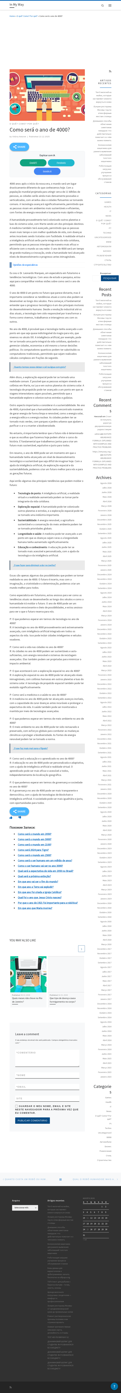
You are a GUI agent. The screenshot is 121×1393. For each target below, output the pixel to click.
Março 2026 (106, 506)
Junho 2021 (106, 766)
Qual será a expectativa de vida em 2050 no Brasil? (45, 871)
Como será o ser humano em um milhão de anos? (45, 860)
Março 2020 (106, 834)
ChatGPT (33, 162)
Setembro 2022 (104, 697)
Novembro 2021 (104, 743)
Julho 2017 (106, 971)
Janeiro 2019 (105, 898)
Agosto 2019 (105, 866)
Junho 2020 (106, 821)
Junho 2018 (106, 930)
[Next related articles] (81, 948)
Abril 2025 (107, 556)
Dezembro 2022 (104, 684)
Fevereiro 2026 (104, 510)
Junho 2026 (106, 492)
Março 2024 (106, 615)
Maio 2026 (107, 497)
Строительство (102, 264)
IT (110, 211)
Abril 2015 (107, 1063)
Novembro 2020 (104, 798)
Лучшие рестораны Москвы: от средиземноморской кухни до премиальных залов (60, 1308)
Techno (107, 232)
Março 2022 (106, 725)
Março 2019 (106, 889)
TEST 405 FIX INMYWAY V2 (58, 1337)
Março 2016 (106, 1044)
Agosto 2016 (105, 1022)
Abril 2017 (107, 985)
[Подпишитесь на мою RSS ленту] (110, 71)
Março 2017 (106, 990)
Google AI (47, 171)
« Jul (85, 1239)
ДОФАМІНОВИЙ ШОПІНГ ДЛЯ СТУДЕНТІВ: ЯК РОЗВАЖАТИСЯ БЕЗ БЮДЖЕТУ (60, 1344)
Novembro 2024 (104, 579)
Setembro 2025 (104, 533)
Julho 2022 (106, 707)
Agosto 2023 (105, 647)
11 (88, 1218)
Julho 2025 (106, 542)
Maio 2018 (107, 935)
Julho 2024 (106, 597)
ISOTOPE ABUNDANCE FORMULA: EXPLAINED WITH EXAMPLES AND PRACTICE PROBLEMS (102, 440)
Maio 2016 (107, 1035)
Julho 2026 (106, 487)
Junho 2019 (106, 876)
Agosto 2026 (105, 483)
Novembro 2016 (104, 1008)
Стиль (108, 260)
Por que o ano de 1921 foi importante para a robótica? (48, 902)
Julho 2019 (106, 871)
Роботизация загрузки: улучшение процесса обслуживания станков (104, 174)
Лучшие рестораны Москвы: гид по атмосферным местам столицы (102, 111)
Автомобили (104, 246)
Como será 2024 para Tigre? (33, 850)
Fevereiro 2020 (104, 839)
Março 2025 (106, 560)
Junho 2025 (106, 547)
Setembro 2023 (104, 643)
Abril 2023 (107, 665)
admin (97, 434)
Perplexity (61, 162)
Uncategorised (103, 237)
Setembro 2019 (104, 862)
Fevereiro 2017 (104, 994)
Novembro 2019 (104, 853)
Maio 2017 (107, 981)
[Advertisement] (60, 42)
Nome (21, 1075)
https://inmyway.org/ (102, 451)
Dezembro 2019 (104, 848)
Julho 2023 (106, 652)
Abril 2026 (107, 501)
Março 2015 (106, 1067)
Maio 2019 (107, 880)
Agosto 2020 (105, 812)
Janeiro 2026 (105, 515)
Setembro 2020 (104, 807)
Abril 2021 (107, 775)
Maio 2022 (107, 716)
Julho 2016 (106, 1026)
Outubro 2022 (105, 693)
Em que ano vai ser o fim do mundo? (38, 881)
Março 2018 (106, 944)
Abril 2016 (107, 1040)
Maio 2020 (107, 825)
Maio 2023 (107, 661)
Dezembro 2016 (104, 1003)
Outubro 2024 (105, 583)
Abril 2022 (107, 720)
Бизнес (107, 251)
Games (107, 202)
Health (107, 206)
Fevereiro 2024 (104, 620)
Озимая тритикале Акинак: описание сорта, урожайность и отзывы (59, 1330)
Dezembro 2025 (104, 519)
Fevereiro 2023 (104, 675)
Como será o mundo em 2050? (34, 834)
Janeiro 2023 (105, 679)
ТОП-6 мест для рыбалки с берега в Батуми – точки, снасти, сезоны (59, 1284)
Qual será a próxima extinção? (34, 876)
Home (12, 16)
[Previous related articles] (74, 948)
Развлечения (104, 255)
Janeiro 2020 (105, 844)
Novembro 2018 (104, 907)
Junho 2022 (106, 711)
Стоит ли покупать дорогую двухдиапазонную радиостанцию (103, 423)
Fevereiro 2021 (104, 784)
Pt (110, 228)
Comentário (26, 1052)
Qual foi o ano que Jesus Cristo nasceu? (40, 897)
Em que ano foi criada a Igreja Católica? (40, 892)
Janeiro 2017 (105, 999)
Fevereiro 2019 (104, 894)
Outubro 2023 (105, 638)
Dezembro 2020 (104, 793)
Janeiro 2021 (105, 789)
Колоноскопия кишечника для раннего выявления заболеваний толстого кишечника (102, 153)
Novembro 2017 (104, 953)
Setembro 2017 (104, 962)
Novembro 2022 (104, 688)
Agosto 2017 (105, 967)
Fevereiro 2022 (104, 729)
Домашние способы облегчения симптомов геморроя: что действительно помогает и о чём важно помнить (102, 131)
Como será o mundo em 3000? (34, 839)
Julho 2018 (106, 926)
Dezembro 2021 (104, 739)
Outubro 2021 (105, 748)
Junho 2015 (106, 1054)
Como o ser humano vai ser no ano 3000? (40, 865)
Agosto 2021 (105, 757)
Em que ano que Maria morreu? (35, 908)
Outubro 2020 (105, 802)
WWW (108, 242)
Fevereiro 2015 (104, 1072)
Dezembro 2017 (104, 949)
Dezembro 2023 (104, 629)
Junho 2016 (106, 1031)
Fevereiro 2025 (104, 565)
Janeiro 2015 (105, 1076)
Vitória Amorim (19, 137)
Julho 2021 (106, 761)
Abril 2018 (107, 939)
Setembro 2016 (104, 1017)
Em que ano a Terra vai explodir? (36, 887)
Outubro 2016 (105, 1012)
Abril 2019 (107, 885)
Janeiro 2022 (105, 734)
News (108, 215)
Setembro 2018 (104, 917)
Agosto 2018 (105, 921)
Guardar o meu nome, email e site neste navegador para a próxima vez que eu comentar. (47, 1109)
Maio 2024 (107, 606)
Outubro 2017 (105, 958)
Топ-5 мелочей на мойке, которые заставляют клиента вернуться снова (102, 97)
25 (88, 1229)
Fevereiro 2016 (104, 1049)
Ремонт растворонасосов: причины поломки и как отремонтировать (59, 1319)
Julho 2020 (106, 816)
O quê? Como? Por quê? (27, 16)
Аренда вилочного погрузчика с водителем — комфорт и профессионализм (59, 1297)
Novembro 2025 (104, 524)
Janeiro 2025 (105, 570)
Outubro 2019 (105, 857)
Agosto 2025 (105, 538)
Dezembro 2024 (104, 574)
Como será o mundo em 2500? (34, 855)
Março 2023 (106, 670)
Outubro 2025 (105, 528)
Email (21, 1087)
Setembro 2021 (104, 752)
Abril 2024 (107, 611)
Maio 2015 (107, 1058)
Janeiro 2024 (105, 624)
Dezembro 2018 (104, 903)
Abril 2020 (107, 830)
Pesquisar (105, 273)
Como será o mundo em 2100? (34, 844)
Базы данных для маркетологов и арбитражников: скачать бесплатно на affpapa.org (59, 1273)
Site (19, 1098)
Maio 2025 (107, 551)
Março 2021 (106, 780)
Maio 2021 (107, 770)
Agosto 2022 (105, 702)
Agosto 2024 (105, 592)
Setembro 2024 (104, 588)
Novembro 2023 (104, 633)
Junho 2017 (106, 976)
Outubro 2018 (105, 912)
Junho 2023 (106, 656)
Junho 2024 (106, 602)
